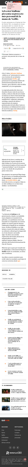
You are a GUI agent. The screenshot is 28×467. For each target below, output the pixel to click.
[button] (26, 2)
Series (3, 432)
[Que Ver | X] (10, 447)
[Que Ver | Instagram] (14, 447)
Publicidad (17, 430)
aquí (18, 261)
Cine (3, 430)
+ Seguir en (6, 48)
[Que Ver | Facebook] (18, 447)
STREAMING (5, 437)
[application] (14, 129)
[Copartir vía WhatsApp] (4, 51)
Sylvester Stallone (7, 278)
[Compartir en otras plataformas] (7, 51)
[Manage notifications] (25, 459)
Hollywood (4, 440)
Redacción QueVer (8, 44)
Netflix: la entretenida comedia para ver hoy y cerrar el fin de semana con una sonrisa (14, 40)
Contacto (17, 432)
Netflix (4, 274)
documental (12, 274)
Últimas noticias (6, 442)
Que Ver (4, 7)
